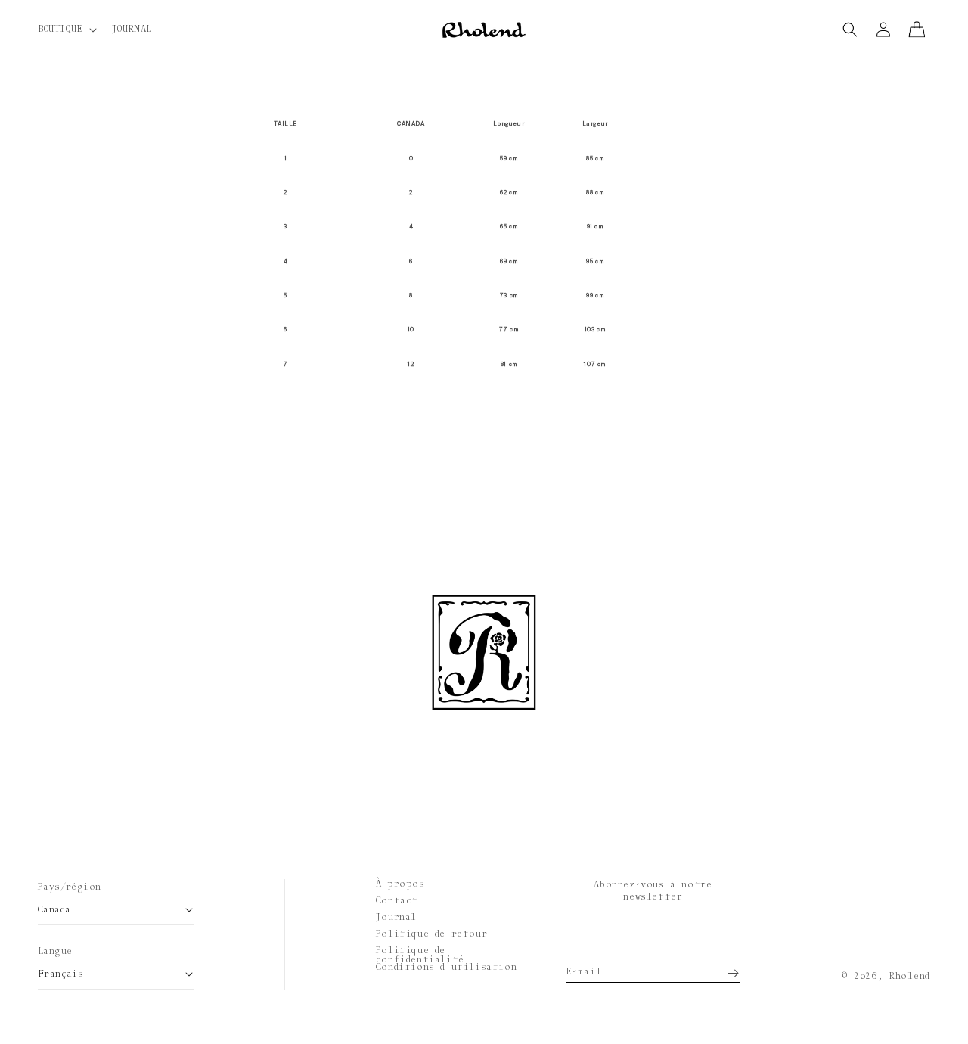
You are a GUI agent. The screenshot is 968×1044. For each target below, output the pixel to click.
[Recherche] (850, 29)
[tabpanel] (484, 244)
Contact (397, 900)
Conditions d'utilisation (446, 966)
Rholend (909, 976)
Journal (396, 916)
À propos (400, 883)
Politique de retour (431, 933)
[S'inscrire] (723, 967)
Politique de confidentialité (420, 955)
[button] (66, 29)
